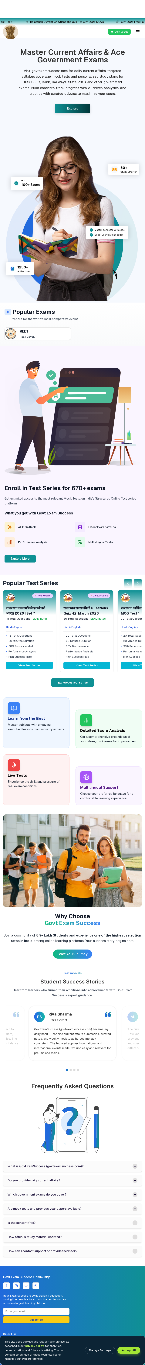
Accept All (129, 1350)
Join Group (121, 31)
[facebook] (6, 1285)
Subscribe (36, 1319)
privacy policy (34, 1345)
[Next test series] (138, 583)
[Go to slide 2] (70, 1070)
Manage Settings (100, 1350)
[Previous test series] (128, 583)
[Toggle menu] (138, 32)
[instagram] (16, 1285)
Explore (72, 108)
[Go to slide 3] (74, 1070)
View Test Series (29, 665)
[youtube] (26, 1285)
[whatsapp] (35, 1285)
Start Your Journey (73, 954)
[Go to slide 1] (67, 1070)
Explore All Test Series (73, 682)
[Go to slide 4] (78, 1070)
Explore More (20, 558)
